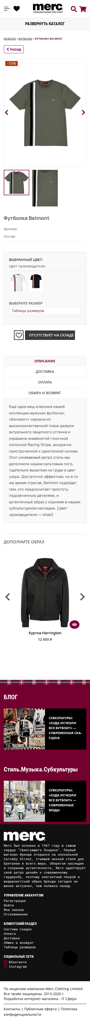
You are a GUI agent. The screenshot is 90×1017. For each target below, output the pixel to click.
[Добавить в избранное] (19, 335)
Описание (44, 361)
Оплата (45, 382)
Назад (15, 49)
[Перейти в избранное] (17, 8)
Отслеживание (16, 914)
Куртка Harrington (45, 633)
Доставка (45, 371)
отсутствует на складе (51, 335)
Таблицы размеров (20, 947)
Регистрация (15, 900)
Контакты (12, 1009)
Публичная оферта (40, 1009)
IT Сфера (69, 998)
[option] (45, 601)
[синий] (36, 282)
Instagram (18, 966)
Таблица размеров (28, 310)
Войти (9, 905)
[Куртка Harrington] (45, 627)
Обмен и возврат (44, 392)
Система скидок (18, 929)
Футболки (25, 38)
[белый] (18, 282)
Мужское (10, 38)
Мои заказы (14, 909)
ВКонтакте (18, 962)
